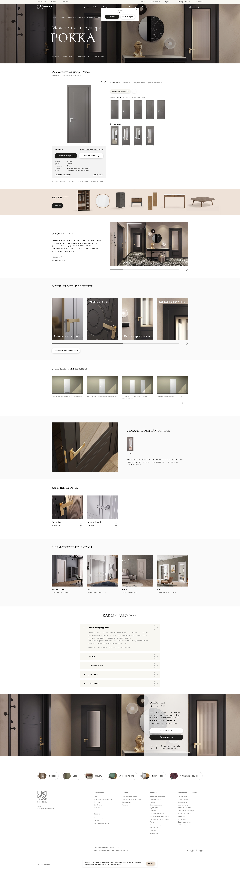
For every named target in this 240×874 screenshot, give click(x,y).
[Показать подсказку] (134, 91)
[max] (196, 850)
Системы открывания (82, 56)
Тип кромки (126, 83)
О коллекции (56, 56)
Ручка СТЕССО (94, 522)
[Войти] (201, 7)
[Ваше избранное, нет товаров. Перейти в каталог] (198, 7)
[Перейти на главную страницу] (45, 7)
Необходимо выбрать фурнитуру (90, 149)
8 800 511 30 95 (114, 848)
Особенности (67, 56)
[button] (67, 319)
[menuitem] (86, 7)
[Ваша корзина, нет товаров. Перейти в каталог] (195, 7)
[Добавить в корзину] (81, 525)
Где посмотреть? (98, 174)
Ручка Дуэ (56, 522)
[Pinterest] (201, 850)
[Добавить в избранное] (105, 82)
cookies (97, 862)
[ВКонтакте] (151, 747)
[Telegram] (156, 747)
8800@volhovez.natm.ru (123, 850)
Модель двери (115, 83)
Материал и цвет (139, 83)
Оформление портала (154, 83)
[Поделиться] (101, 82)
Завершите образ (98, 56)
